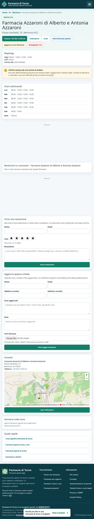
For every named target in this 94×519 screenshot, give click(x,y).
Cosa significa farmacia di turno (19, 438)
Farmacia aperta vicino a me (17, 445)
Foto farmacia (10, 334)
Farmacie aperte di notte (16, 451)
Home (4, 12)
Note (6, 317)
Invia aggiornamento (47, 347)
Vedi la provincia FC (12, 426)
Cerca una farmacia (52, 475)
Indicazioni (34, 38)
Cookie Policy (75, 497)
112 (10, 495)
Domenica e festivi (13, 457)
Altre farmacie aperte (62, 38)
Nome (6, 227)
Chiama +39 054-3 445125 (14, 38)
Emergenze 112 (35, 45)
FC (10, 12)
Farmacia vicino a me (52, 484)
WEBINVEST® (44, 507)
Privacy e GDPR (76, 493)
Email (50, 227)
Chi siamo (74, 475)
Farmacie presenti (51, 488)
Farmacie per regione (52, 479)
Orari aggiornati (11, 300)
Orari (46, 38)
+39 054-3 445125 (19, 369)
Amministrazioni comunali (80, 484)
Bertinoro (17, 12)
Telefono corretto (11, 291)
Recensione (9, 246)
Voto (6, 239)
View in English (58, 513)
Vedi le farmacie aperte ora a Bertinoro (20, 423)
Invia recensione (47, 264)
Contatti (73, 479)
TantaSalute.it (20, 515)
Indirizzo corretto (55, 291)
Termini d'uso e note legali (81, 488)
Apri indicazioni (47, 410)
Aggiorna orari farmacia (14, 45)
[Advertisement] (47, 141)
